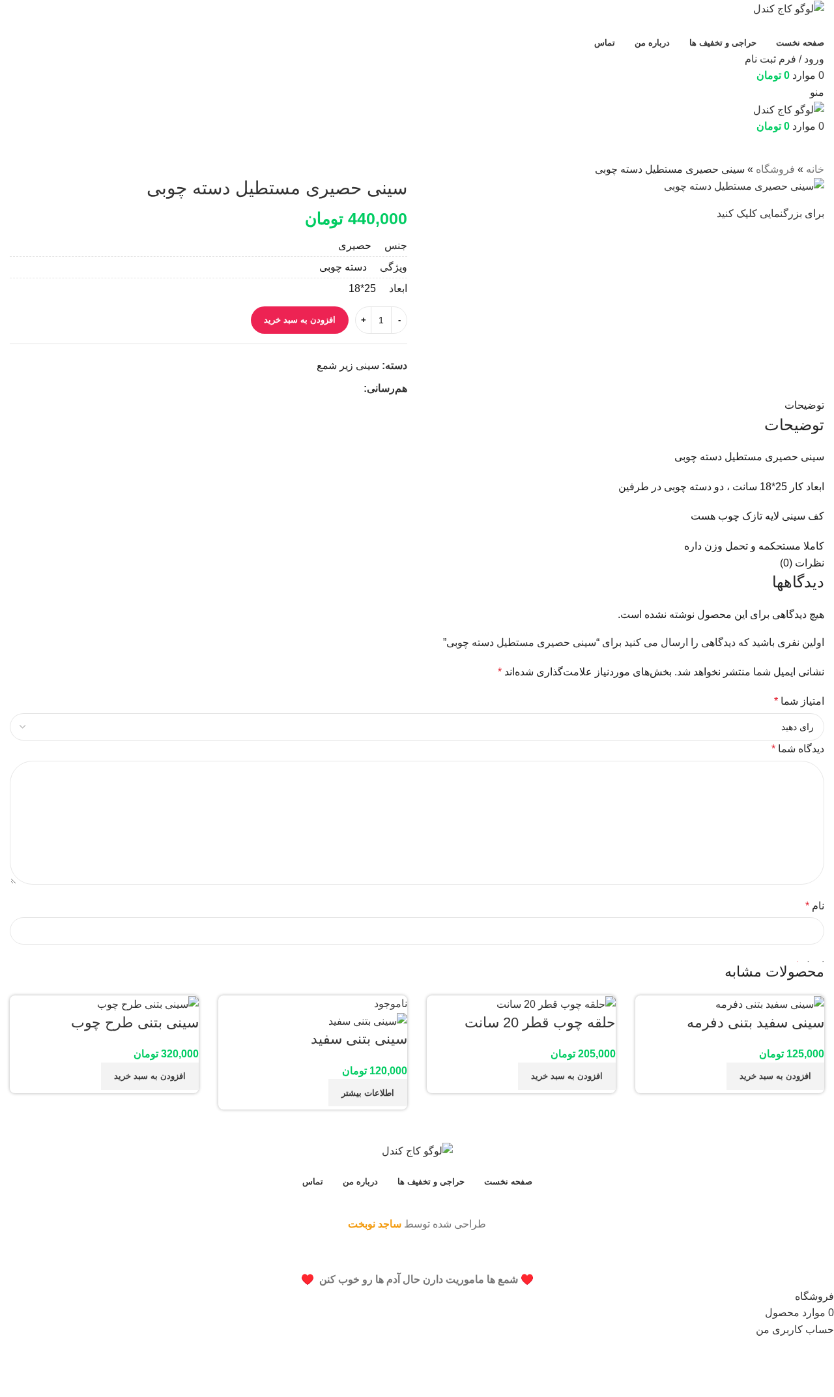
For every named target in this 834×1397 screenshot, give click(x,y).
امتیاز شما (799, 701)
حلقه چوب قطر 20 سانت (540, 1022)
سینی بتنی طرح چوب (135, 1022)
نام (814, 905)
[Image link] (417, 1150)
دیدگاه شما (797, 748)
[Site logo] (788, 8)
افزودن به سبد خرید (300, 320)
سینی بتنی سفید (359, 1039)
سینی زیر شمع (348, 365)
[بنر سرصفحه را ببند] (817, 1255)
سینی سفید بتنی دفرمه (755, 1022)
